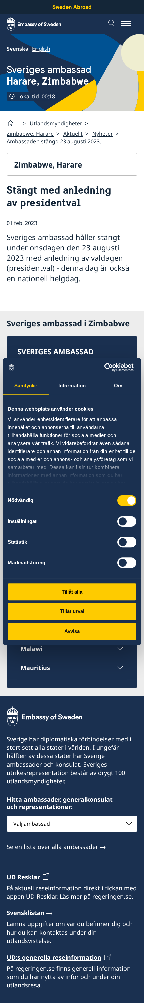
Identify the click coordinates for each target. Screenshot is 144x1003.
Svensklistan (26, 913)
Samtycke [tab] (26, 385)
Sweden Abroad (72, 7)
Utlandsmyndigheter (56, 123)
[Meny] (129, 24)
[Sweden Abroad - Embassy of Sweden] (40, 23)
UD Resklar (23, 877)
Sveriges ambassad (49, 75)
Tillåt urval (72, 611)
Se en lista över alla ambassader (52, 847)
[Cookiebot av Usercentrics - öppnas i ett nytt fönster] (107, 367)
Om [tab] (118, 385)
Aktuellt (73, 133)
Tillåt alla (72, 592)
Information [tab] (72, 385)
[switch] (126, 521)
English (41, 48)
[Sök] (112, 24)
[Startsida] (13, 123)
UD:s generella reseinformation (54, 957)
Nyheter (102, 133)
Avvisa (72, 631)
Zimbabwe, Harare (30, 133)
